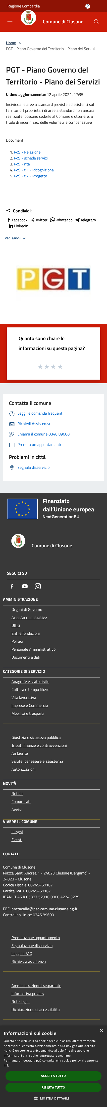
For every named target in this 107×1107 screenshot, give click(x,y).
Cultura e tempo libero (30, 689)
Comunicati (21, 801)
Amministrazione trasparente (36, 985)
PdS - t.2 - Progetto (30, 176)
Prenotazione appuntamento (35, 938)
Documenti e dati (25, 657)
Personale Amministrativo (33, 649)
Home (11, 43)
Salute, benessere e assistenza (37, 761)
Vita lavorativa (23, 697)
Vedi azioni (13, 238)
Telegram (88, 220)
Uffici (15, 625)
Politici (17, 641)
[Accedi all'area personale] (88, 6)
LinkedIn (21, 226)
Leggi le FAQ (21, 953)
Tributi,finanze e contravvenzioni (39, 745)
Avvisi (16, 809)
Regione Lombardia (23, 6)
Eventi (16, 840)
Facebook (19, 220)
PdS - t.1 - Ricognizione (34, 170)
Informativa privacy (27, 993)
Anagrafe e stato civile (30, 681)
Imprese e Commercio (29, 705)
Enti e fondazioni (25, 633)
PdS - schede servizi (31, 158)
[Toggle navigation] (10, 21)
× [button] (101, 1031)
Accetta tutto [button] (53, 1076)
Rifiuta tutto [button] (53, 1087)
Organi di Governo (26, 609)
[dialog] (53, 1066)
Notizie (17, 793)
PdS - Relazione (27, 152)
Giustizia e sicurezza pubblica (36, 737)
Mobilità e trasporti (27, 713)
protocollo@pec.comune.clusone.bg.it (44, 909)
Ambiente (19, 753)
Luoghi (17, 832)
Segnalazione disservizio (32, 946)
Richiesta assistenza (28, 961)
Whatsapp (63, 220)
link (6, 1065)
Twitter (41, 220)
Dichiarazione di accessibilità (35, 1009)
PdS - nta (22, 164)
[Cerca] (97, 22)
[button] (53, 1098)
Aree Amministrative (29, 617)
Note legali (20, 1001)
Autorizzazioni (23, 769)
